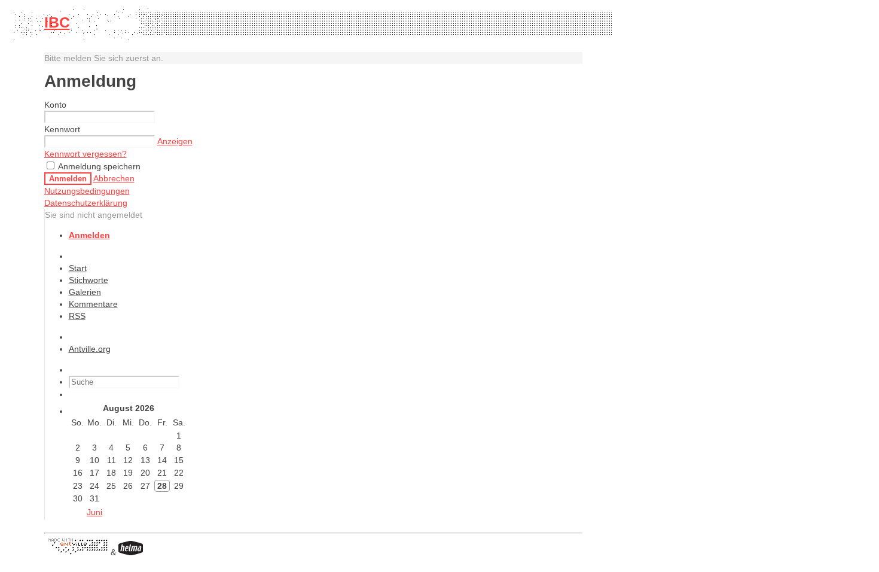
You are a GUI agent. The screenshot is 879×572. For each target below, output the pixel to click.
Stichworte (88, 280)
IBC (57, 22)
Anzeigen (175, 141)
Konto (55, 104)
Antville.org (90, 349)
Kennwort (62, 129)
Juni (94, 512)
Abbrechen (114, 178)
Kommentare (93, 304)
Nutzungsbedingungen (87, 191)
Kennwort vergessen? (85, 154)
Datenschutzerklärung (85, 203)
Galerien (85, 292)
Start (78, 268)
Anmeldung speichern (98, 166)
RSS (77, 316)
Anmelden (68, 178)
